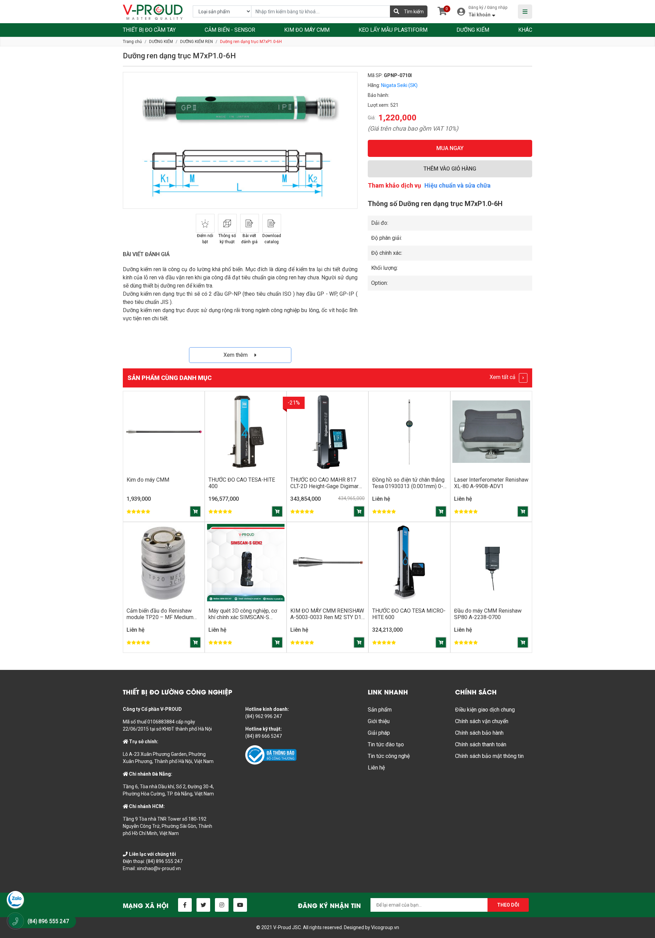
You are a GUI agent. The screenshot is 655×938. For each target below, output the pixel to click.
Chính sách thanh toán (480, 744)
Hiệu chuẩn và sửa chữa (457, 185)
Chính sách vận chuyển (481, 721)
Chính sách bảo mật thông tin (489, 756)
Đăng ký (475, 7)
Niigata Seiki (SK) (399, 85)
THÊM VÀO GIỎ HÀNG (449, 168)
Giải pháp (379, 733)
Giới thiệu (379, 721)
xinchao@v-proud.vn (159, 868)
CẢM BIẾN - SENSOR (230, 30)
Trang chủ (132, 41)
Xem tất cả (503, 377)
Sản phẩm (380, 709)
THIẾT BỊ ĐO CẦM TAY (149, 30)
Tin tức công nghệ (389, 756)
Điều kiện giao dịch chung (485, 709)
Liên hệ (376, 767)
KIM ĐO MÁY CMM (307, 30)
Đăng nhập (497, 7)
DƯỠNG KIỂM (472, 30)
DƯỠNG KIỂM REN (196, 41)
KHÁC (525, 30)
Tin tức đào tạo (386, 744)
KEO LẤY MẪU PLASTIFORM (393, 30)
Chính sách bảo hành (479, 733)
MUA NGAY (450, 148)
